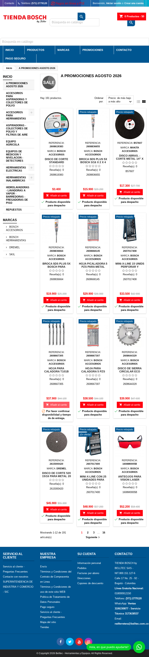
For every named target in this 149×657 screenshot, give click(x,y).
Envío (43, 566)
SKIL (12, 254)
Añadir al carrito (56, 195)
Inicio (9, 49)
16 (103, 532)
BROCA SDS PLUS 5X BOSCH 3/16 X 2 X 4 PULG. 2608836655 (93, 162)
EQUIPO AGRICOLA (12, 143)
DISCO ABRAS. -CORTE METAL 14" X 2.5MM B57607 (129, 158)
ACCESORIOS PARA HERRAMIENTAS (16, 115)
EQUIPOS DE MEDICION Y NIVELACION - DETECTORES (14, 156)
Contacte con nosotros (15, 576)
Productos (35, 49)
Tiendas (44, 627)
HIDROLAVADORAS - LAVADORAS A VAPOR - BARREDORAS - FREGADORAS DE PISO (17, 195)
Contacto (9, 3)
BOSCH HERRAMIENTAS (16, 239)
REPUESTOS (14, 209)
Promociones (92, 49)
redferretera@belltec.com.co (132, 623)
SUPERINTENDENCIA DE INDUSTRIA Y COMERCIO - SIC (18, 586)
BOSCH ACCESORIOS (14, 228)
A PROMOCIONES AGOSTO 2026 (17, 85)
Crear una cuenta (134, 3)
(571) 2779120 (39, 3)
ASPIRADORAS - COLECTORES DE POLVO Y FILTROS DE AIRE (17, 130)
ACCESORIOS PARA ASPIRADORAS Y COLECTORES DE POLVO (17, 99)
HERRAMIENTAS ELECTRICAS (16, 169)
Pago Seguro (15, 58)
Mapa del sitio (48, 622)
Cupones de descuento (90, 583)
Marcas (63, 49)
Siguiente (93, 537)
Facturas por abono (88, 573)
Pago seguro (47, 607)
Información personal (89, 563)
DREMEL (14, 247)
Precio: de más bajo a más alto (120, 100)
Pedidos (82, 568)
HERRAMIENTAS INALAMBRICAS (16, 179)
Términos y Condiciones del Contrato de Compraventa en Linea (55, 576)
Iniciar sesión (113, 3)
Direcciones (84, 578)
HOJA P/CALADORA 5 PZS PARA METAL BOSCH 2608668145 (93, 266)
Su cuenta (86, 554)
